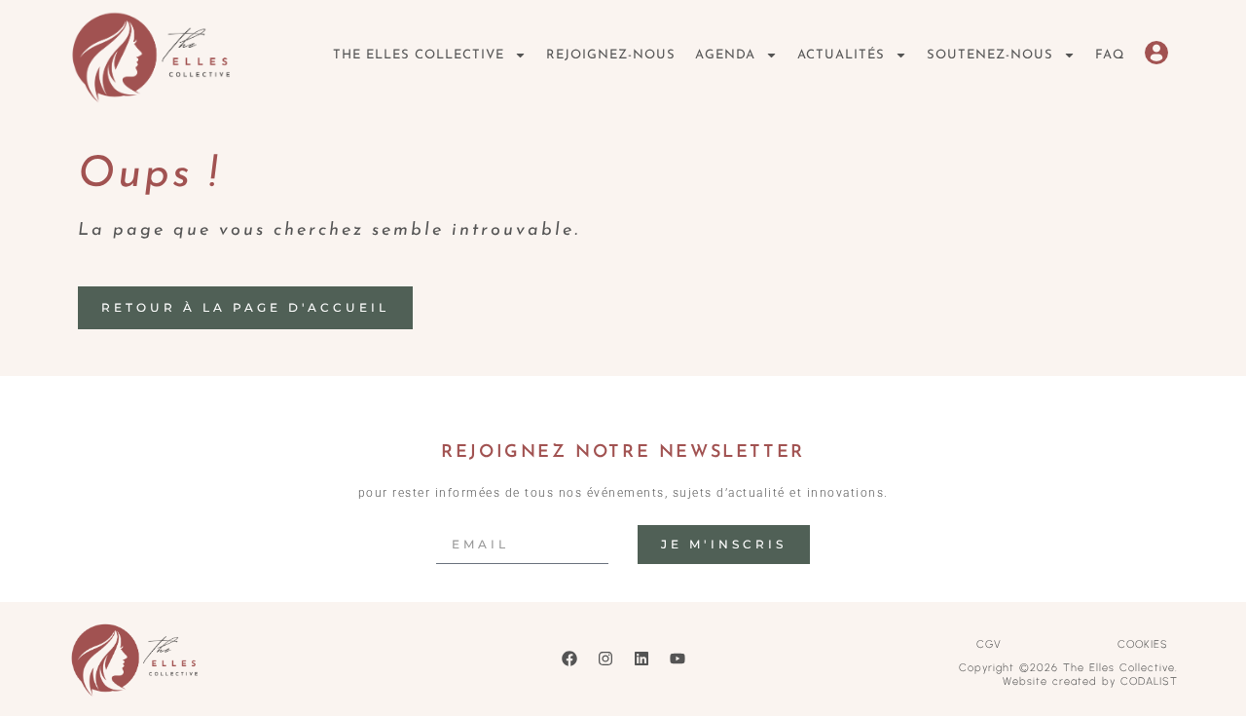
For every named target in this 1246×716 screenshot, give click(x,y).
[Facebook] (569, 658)
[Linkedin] (641, 658)
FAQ (1110, 55)
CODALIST (1149, 681)
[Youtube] (677, 658)
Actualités (841, 55)
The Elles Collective (418, 55)
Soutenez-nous (990, 55)
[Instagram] (605, 658)
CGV (989, 644)
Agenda (725, 55)
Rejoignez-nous (611, 55)
